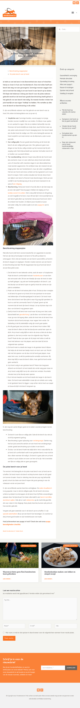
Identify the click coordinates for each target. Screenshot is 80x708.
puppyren (41, 205)
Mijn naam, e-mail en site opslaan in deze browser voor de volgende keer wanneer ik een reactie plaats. (40, 632)
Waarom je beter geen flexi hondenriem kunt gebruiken (19, 573)
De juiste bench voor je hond (19, 74)
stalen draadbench (45, 488)
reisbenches (30, 500)
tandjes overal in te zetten (16, 193)
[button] (73, 12)
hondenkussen (38, 275)
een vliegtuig (17, 184)
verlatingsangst (38, 440)
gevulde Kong (24, 314)
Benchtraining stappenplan (18, 71)
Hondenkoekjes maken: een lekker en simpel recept (59, 573)
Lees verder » (7, 579)
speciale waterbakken (10, 513)
